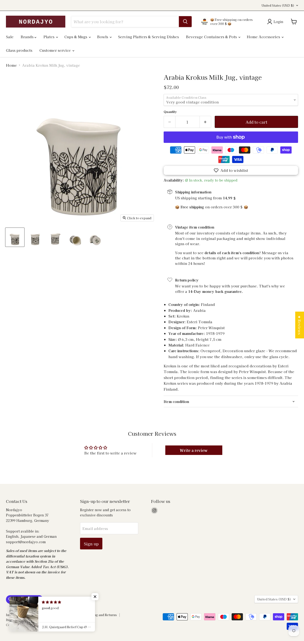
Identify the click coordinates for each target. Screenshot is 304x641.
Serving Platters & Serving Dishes (148, 36)
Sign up (91, 544)
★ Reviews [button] (299, 325)
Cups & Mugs (76, 36)
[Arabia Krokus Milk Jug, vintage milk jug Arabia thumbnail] (14, 237)
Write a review (194, 450)
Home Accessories (264, 36)
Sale (10, 36)
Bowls (103, 36)
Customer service (55, 50)
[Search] (185, 21)
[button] (231, 170)
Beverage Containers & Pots (212, 36)
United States (277, 5)
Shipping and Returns (100, 615)
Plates (49, 36)
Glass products (19, 50)
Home (11, 65)
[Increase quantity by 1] (205, 122)
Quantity (170, 111)
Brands (27, 36)
